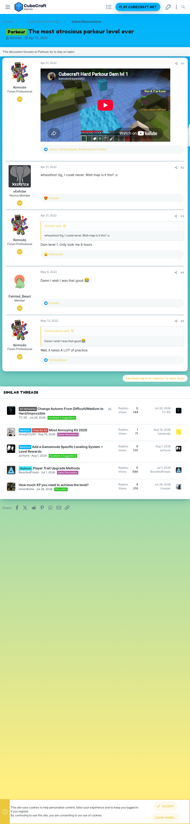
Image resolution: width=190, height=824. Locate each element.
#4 (182, 272)
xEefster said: (53, 226)
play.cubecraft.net (138, 7)
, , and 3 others (77, 149)
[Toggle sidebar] (176, 7)
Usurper (165, 488)
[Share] (176, 64)
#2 (182, 167)
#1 (182, 63)
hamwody (164, 433)
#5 (182, 321)
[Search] (183, 7)
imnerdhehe (26, 489)
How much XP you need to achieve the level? (54, 485)
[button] (8, 7)
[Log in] (168, 7)
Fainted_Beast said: (57, 331)
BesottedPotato (29, 472)
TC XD (23, 417)
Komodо (16, 38)
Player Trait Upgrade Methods (56, 468)
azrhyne (24, 455)
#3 (182, 216)
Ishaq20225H (27, 434)
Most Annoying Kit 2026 (68, 430)
